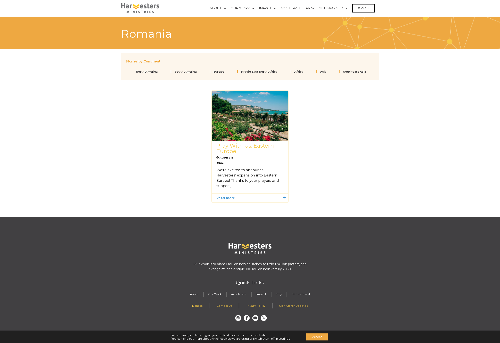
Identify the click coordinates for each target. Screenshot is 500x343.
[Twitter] (264, 318)
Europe (218, 71)
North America (147, 71)
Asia (323, 71)
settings (284, 338)
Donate (197, 305)
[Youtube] (255, 318)
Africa (298, 71)
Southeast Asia (354, 71)
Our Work (215, 294)
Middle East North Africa (259, 71)
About (194, 294)
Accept (317, 337)
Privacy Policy (255, 305)
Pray (279, 294)
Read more (225, 198)
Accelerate (239, 294)
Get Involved (301, 294)
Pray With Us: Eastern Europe (245, 148)
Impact (261, 294)
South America (185, 71)
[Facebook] (247, 318)
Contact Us (224, 305)
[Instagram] (238, 318)
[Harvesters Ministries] (140, 8)
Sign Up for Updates (293, 305)
